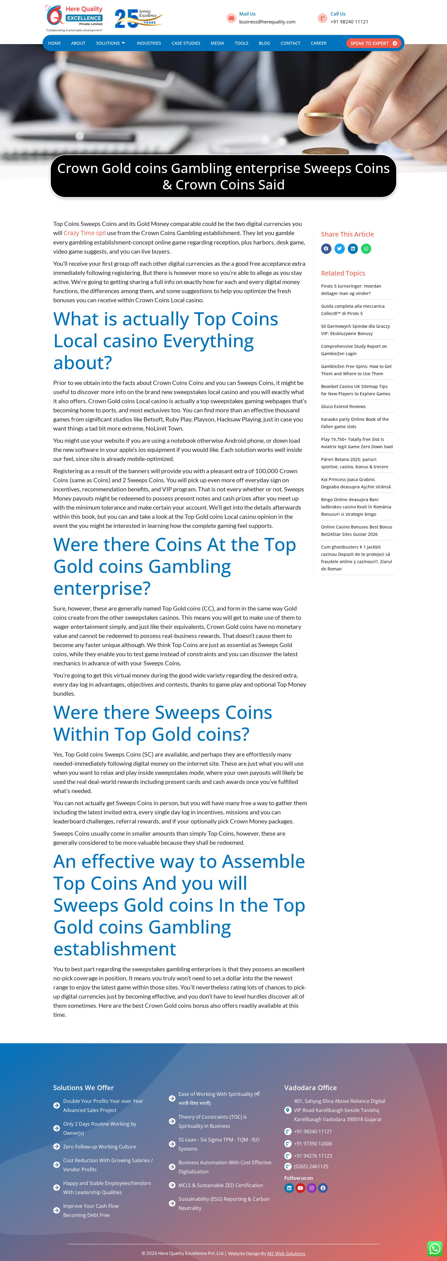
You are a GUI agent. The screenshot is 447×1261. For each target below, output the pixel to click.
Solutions (108, 43)
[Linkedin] (289, 1188)
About (78, 43)
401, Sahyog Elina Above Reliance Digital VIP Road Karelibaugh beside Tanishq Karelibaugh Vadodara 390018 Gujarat (339, 1110)
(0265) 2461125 (311, 1166)
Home (54, 43)
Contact (290, 43)
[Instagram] (312, 1188)
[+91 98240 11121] (288, 1131)
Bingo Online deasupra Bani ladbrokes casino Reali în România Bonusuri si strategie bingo (356, 507)
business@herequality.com (267, 22)
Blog (264, 43)
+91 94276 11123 (313, 1155)
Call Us (338, 14)
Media (217, 43)
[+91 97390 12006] (288, 1143)
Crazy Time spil (85, 233)
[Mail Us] (231, 18)
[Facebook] (323, 1188)
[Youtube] (300, 1188)
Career (319, 43)
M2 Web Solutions (286, 1253)
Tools (241, 43)
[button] (326, 249)
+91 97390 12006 (313, 1143)
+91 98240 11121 (350, 22)
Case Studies (186, 43)
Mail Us (247, 14)
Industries (149, 43)
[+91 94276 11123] (288, 1155)
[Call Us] (322, 18)
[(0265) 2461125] (288, 1166)
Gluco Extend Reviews (343, 406)
